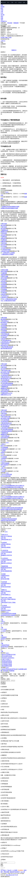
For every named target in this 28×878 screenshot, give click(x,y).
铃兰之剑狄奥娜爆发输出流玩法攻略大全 (12, 487)
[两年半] (3, 444)
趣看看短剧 (4, 231)
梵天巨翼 (9, 656)
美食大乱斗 (4, 536)
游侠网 (4, 2)
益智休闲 (8, 607)
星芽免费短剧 (4, 391)
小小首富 (3, 631)
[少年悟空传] (4, 550)
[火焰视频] (4, 457)
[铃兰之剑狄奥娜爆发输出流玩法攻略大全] (12, 485)
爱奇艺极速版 (4, 464)
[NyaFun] (3, 460)
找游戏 (2, 6)
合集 (2, 11)
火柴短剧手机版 (5, 251)
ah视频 (2, 452)
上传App (3, 40)
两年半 (2, 445)
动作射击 (8, 591)
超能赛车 (3, 638)
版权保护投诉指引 (15, 872)
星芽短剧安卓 (4, 345)
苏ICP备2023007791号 (12, 875)
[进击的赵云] (4, 657)
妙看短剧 (3, 241)
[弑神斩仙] (4, 661)
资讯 (8, 2)
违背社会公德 (14, 675)
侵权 (19, 674)
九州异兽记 (4, 560)
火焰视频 (3, 458)
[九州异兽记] (4, 558)
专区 (2, 19)
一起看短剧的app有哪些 (7, 254)
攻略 (24, 2)
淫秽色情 (4, 674)
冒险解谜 (9, 552)
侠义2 (2, 623)
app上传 (23, 872)
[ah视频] (3, 450)
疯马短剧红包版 (5, 372)
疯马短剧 (3, 228)
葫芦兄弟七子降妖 (6, 599)
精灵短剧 (3, 244)
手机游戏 (9, 23)
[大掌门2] (3, 659)
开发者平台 (4, 21)
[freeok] (3, 453)
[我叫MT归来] (5, 654)
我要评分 (14, 50)
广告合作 (8, 870)
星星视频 (3, 287)
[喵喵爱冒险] (4, 566)
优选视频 (3, 284)
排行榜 (2, 14)
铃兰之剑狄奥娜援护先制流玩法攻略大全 (12, 498)
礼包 (2, 13)
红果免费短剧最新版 (6, 385)
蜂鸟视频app (4, 322)
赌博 (10, 674)
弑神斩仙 (9, 661)
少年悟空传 (4, 552)
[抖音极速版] (4, 447)
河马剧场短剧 (4, 375)
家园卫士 (3, 591)
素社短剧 (3, 225)
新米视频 (3, 325)
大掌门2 (8, 659)
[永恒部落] (4, 662)
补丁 (16, 2)
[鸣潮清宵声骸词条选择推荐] (9, 519)
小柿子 (2, 468)
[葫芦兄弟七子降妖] (6, 597)
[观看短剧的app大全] (6, 393)
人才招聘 (14, 870)
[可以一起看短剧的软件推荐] (9, 299)
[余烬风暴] (4, 582)
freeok (2, 455)
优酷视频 (3, 274)
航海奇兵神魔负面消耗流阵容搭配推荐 (11, 509)
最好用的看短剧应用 (6, 348)
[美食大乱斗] (4, 534)
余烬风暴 (3, 583)
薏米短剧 (3, 235)
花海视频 (3, 291)
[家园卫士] (4, 589)
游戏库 (20, 2)
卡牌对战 (9, 536)
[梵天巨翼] (4, 656)
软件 (2, 8)
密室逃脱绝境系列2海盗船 (8, 615)
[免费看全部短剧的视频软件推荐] (10, 206)
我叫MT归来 (12, 654)
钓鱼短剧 (3, 294)
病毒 (23, 674)
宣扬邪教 (21, 675)
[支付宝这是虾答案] (6, 474)
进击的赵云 (11, 657)
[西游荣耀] (4, 666)
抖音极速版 (4, 449)
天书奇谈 (3, 607)
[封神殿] (3, 574)
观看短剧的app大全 (6, 394)
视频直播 (15, 23)
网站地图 (6, 872)
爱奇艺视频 (4, 271)
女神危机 (3, 544)
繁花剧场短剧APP (5, 378)
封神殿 (2, 575)
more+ (7, 192)
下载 (12, 2)
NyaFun (3, 461)
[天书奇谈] (4, 605)
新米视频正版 (4, 335)
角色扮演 (9, 567)
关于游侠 (3, 870)
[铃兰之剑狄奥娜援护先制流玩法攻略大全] (12, 496)
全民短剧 (3, 281)
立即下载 (3, 538)
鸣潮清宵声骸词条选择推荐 (8, 520)
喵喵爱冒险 (4, 567)
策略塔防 (9, 560)
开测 (2, 10)
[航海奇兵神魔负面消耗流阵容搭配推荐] (12, 507)
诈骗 (15, 674)
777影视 (3, 471)
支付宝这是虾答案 (6, 476)
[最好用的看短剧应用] (7, 346)
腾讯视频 (3, 319)
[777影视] (3, 469)
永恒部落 (9, 662)
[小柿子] (3, 466)
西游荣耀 (9, 666)
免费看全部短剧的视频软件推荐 (9, 208)
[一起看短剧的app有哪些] (8, 252)
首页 (2, 5)
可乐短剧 (3, 248)
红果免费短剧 (4, 381)
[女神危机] (4, 542)
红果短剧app (4, 297)
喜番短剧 (3, 238)
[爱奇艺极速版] (5, 463)
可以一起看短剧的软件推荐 (8, 300)
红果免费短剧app (5, 342)
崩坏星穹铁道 (4, 646)
